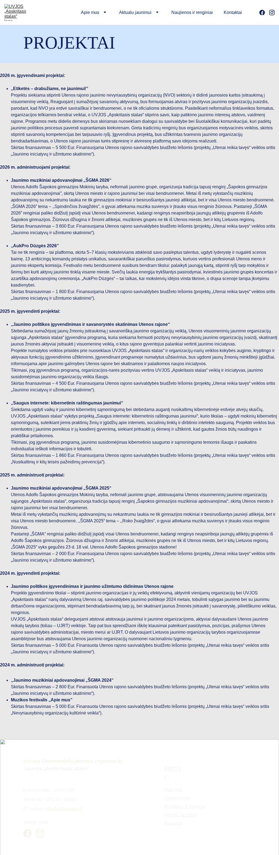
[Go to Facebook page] (264, 12)
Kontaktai (233, 12)
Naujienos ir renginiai (192, 12)
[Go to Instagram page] (272, 12)
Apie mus (173, 789)
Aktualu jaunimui (180, 814)
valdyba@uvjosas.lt (64, 808)
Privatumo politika (139, 846)
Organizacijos (177, 798)
